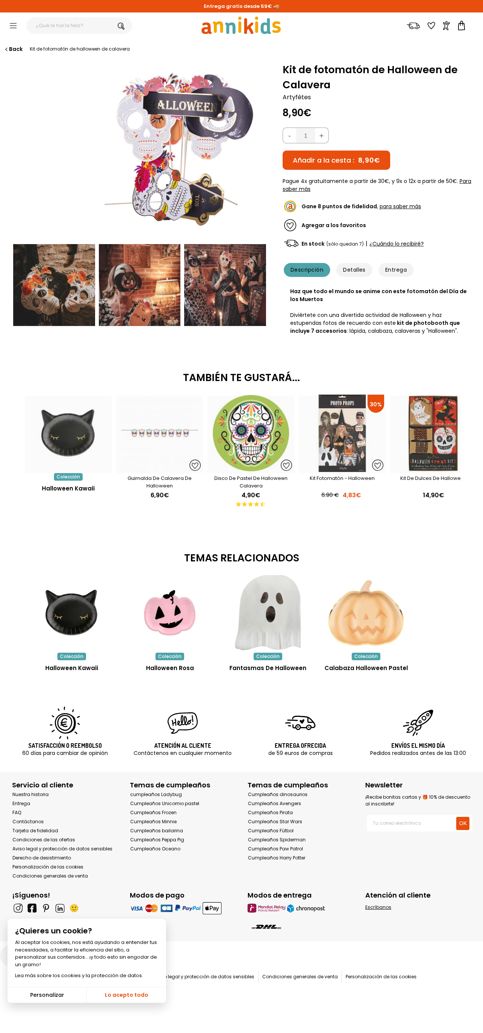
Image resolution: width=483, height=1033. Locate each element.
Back (16, 49)
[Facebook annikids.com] (32, 908)
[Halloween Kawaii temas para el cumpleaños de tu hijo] (71, 612)
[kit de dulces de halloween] (433, 469)
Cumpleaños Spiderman (277, 839)
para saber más (400, 206)
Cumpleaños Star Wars (275, 821)
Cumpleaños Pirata (270, 812)
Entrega (396, 270)
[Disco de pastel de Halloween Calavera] (251, 469)
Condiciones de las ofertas (43, 839)
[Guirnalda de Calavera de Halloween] (159, 469)
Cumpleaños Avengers (274, 803)
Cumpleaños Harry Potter (276, 858)
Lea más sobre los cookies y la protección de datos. (79, 975)
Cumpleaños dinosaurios (278, 794)
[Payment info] (182, 908)
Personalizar (47, 995)
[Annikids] (241, 25)
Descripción (307, 270)
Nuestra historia (30, 794)
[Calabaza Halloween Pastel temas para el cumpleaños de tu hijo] (366, 612)
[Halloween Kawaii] (68, 469)
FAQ (16, 812)
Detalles (354, 270)
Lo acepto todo (126, 995)
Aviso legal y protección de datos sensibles (62, 848)
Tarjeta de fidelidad (35, 830)
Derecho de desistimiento (41, 858)
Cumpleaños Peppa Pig (157, 839)
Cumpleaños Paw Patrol (275, 848)
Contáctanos (28, 821)
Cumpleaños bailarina (156, 830)
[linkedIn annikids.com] (60, 908)
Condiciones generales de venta (50, 876)
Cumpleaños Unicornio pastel (164, 803)
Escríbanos (378, 907)
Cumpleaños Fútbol (271, 830)
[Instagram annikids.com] (18, 908)
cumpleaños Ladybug (156, 794)
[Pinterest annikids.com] (46, 908)
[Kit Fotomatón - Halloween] (342, 469)
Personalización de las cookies (47, 867)
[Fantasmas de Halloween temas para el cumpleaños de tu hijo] (268, 612)
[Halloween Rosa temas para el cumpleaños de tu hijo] (170, 612)
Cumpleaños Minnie (153, 821)
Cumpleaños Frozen (153, 812)
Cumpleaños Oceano (155, 848)
